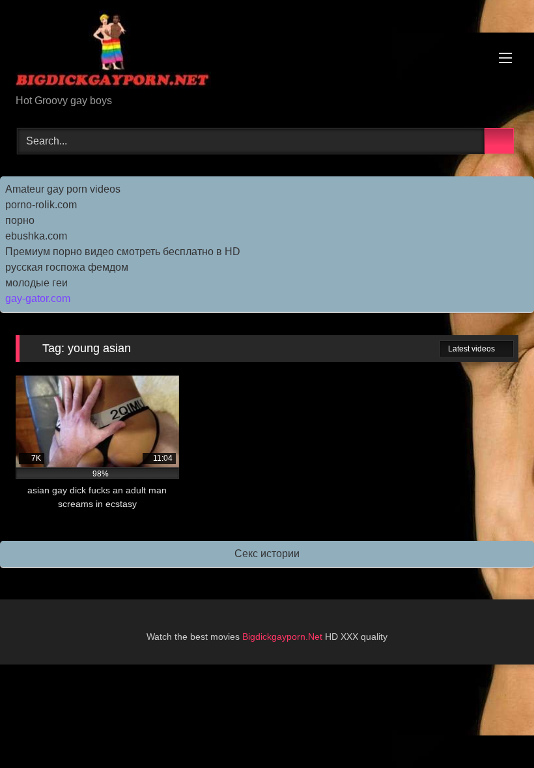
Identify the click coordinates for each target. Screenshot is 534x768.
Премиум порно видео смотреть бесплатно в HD (122, 251)
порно (20, 220)
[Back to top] (495, 729)
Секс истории (267, 553)
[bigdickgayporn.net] (267, 51)
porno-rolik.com (41, 204)
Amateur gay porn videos (62, 189)
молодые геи (36, 282)
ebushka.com (36, 235)
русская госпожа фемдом (66, 267)
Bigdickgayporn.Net (283, 636)
